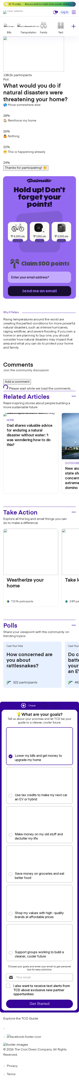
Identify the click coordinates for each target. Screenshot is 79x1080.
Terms (11, 1074)
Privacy (12, 1066)
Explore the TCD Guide (20, 1018)
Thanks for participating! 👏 (26, 168)
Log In (64, 12)
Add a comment (17, 382)
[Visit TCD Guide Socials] (11, 1028)
